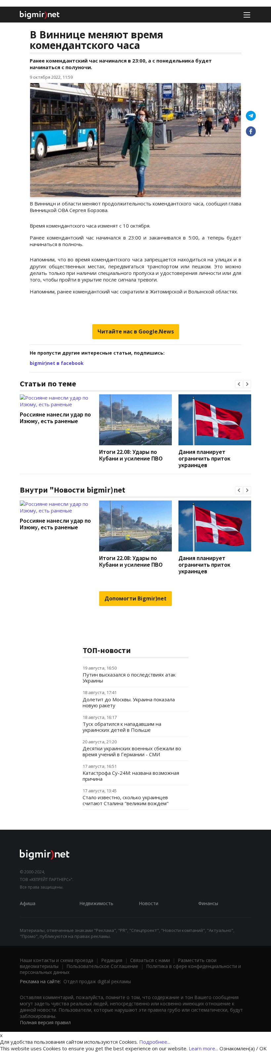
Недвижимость (96, 903)
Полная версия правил (45, 1022)
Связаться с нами (150, 960)
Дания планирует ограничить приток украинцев (204, 458)
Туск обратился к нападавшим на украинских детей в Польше (122, 727)
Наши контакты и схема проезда (56, 960)
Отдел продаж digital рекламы (97, 981)
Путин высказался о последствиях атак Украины (129, 677)
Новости (148, 903)
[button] (239, 384)
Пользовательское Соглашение (102, 966)
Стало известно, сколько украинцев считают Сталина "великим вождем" (126, 800)
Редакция (111, 960)
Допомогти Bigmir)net (135, 598)
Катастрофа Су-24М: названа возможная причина (131, 775)
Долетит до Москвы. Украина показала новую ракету (129, 702)
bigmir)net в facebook (57, 363)
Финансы (208, 903)
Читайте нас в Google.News (135, 331)
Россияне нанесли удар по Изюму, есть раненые (55, 418)
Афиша (27, 903)
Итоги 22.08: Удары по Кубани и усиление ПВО (131, 455)
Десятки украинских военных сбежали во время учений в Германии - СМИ (132, 751)
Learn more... (203, 1048)
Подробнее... (154, 1041)
